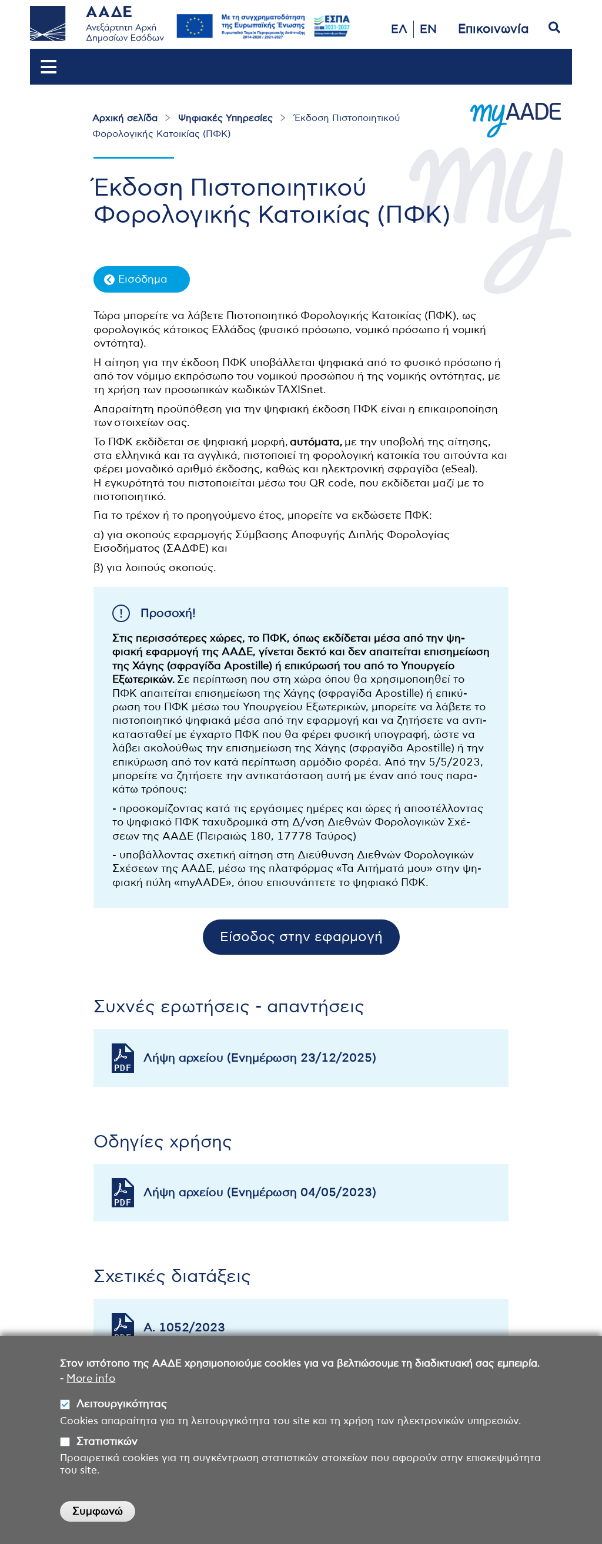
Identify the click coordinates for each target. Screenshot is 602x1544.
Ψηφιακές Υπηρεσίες (225, 118)
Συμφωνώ (97, 1511)
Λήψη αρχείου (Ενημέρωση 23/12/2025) (259, 1058)
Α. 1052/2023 (184, 1328)
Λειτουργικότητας (121, 1404)
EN (428, 29)
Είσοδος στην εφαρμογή (301, 937)
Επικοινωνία (493, 29)
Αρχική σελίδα (125, 118)
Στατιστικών (107, 1441)
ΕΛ (399, 29)
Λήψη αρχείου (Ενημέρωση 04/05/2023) (259, 1193)
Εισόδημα (143, 279)
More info (90, 1379)
